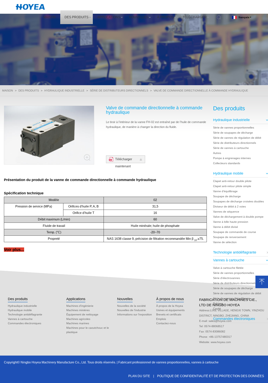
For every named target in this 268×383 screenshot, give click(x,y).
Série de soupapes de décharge (233, 132)
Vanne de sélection (225, 242)
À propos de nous (170, 299)
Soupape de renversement (229, 237)
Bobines (218, 303)
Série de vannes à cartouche (231, 147)
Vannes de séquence (226, 211)
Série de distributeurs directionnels (119, 90)
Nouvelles (125, 299)
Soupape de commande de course (234, 232)
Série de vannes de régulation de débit (237, 137)
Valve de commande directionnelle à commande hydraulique (201, 90)
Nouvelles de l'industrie (131, 310)
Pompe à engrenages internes (232, 158)
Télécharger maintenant (123, 160)
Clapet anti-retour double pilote (232, 181)
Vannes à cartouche (228, 260)
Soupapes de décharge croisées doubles (238, 201)
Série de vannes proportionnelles (233, 127)
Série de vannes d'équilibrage (231, 298)
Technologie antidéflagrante (234, 252)
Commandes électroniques (234, 319)
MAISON (49, 17)
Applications (75, 299)
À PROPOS (165, 17)
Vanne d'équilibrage (225, 191)
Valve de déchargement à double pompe (238, 216)
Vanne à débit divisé (225, 226)
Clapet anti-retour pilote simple (232, 186)
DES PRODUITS (76, 17)
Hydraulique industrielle (64, 90)
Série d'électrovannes (226, 278)
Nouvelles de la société (131, 305)
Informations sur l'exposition (134, 314)
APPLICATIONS (108, 17)
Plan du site (139, 376)
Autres (217, 153)
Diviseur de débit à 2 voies (229, 206)
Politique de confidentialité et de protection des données (210, 376)
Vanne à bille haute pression (230, 221)
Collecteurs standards (226, 163)
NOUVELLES (138, 17)
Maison (7, 90)
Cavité (217, 308)
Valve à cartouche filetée (228, 267)
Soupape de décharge (227, 196)
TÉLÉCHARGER (194, 17)
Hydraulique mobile (228, 173)
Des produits (18, 299)
